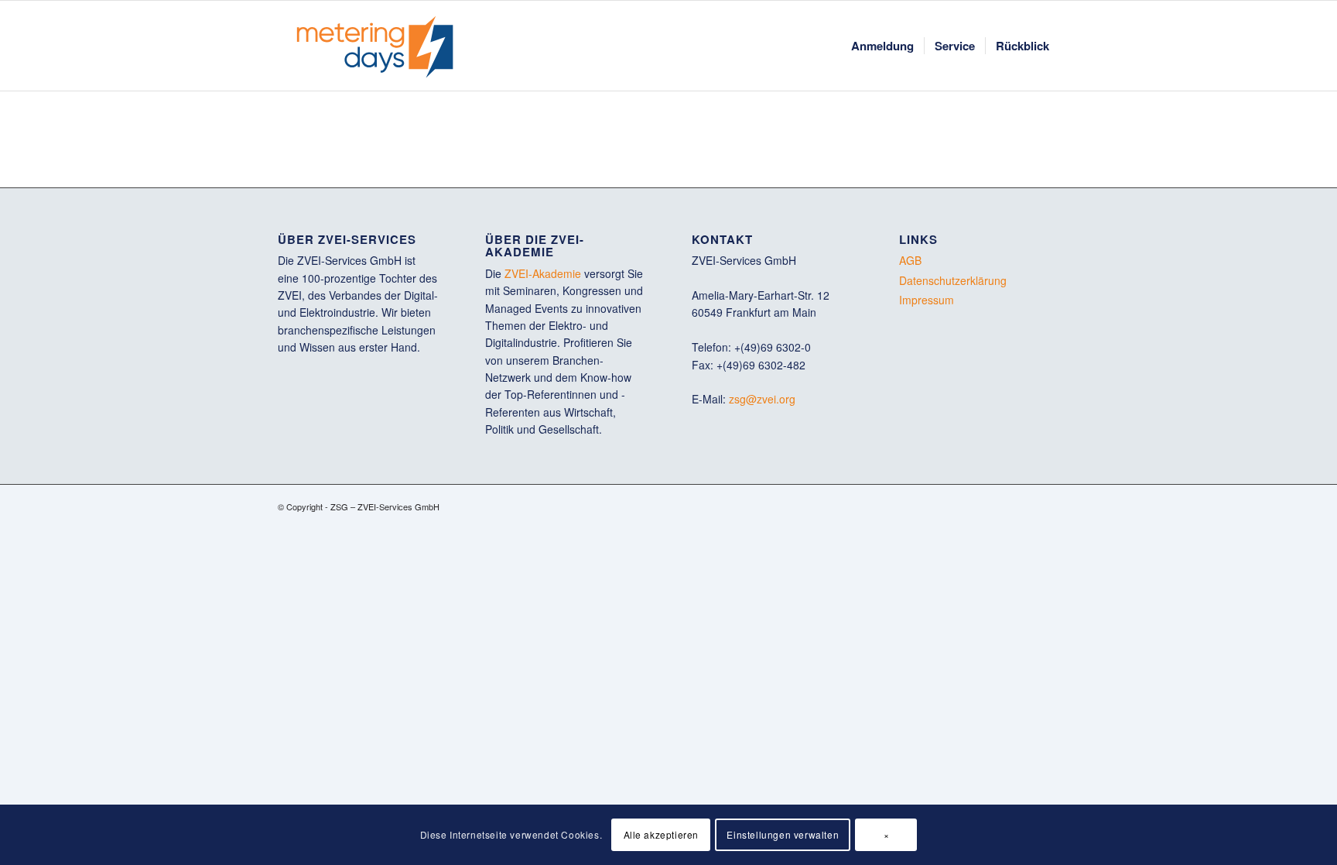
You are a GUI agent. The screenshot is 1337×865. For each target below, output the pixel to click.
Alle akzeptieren (661, 834)
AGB (910, 260)
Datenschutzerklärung (953, 280)
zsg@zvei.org (762, 399)
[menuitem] (882, 46)
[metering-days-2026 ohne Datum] (376, 46)
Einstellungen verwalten (783, 834)
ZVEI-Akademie (542, 273)
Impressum (926, 299)
